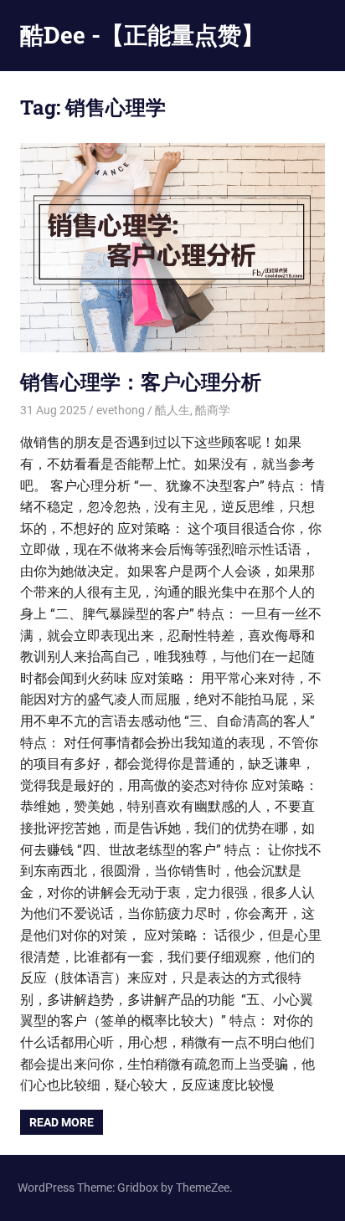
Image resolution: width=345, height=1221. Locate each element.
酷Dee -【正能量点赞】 (142, 34)
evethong (120, 410)
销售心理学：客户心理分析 (140, 381)
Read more (61, 1122)
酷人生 (172, 410)
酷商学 (212, 410)
